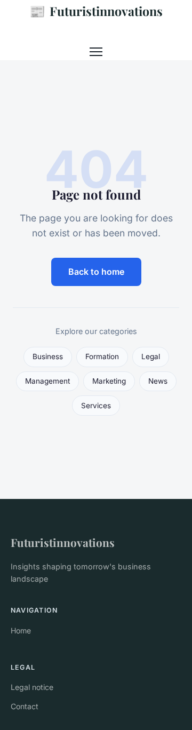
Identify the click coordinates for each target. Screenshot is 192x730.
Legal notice (32, 687)
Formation (102, 356)
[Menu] (96, 51)
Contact (24, 706)
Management (47, 381)
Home (21, 630)
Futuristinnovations (96, 10)
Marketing (109, 381)
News (157, 381)
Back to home (96, 271)
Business (48, 356)
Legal (150, 356)
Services (96, 405)
